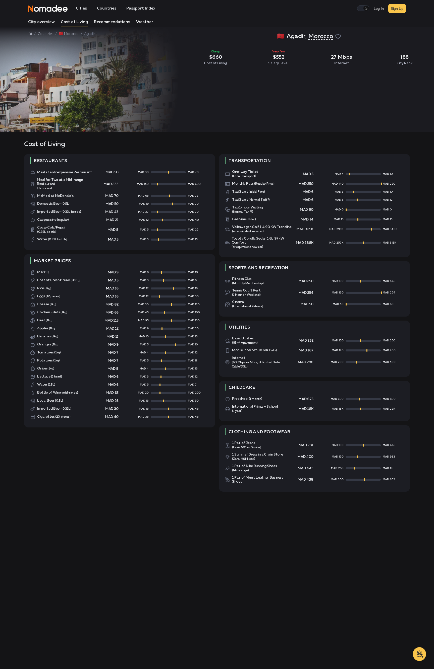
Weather (144, 22)
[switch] (363, 8)
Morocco (320, 36)
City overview (41, 22)
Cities (81, 9)
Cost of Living (74, 22)
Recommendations (112, 22)
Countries (106, 9)
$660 (215, 57)
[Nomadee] (48, 9)
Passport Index (140, 9)
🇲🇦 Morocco (69, 34)
